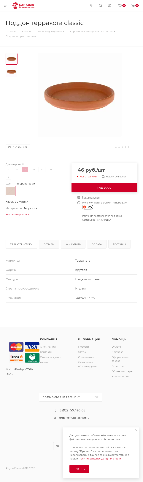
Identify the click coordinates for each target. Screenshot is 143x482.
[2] (118, 147)
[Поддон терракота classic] (80, 95)
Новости (83, 346)
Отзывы (49, 244)
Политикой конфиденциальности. (100, 458)
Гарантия (118, 366)
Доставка (119, 244)
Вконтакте (57, 446)
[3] (122, 147)
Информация (89, 339)
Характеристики (21, 244)
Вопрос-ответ (120, 376)
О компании (48, 346)
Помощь (119, 339)
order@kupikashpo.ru (74, 417)
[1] (115, 147)
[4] (125, 147)
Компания (48, 339)
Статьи (82, 351)
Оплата (97, 244)
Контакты (46, 351)
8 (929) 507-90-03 (72, 410)
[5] (128, 147)
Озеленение (86, 357)
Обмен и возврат (122, 371)
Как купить (73, 244)
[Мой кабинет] (109, 6)
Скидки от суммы (50, 357)
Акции (44, 362)
